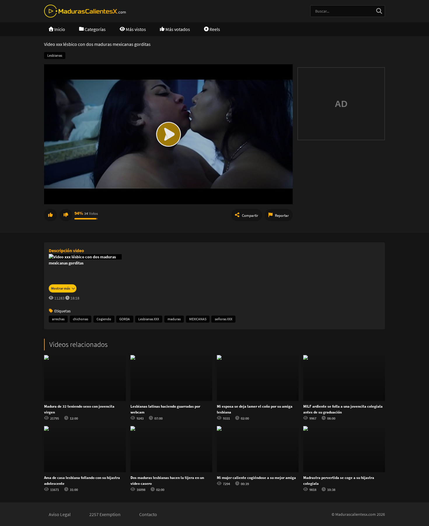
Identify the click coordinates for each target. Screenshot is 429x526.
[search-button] (379, 11)
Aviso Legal (60, 514)
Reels (214, 29)
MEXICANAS (197, 319)
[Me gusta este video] (50, 215)
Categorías (95, 29)
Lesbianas (54, 55)
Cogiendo (104, 319)
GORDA (124, 319)
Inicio (59, 29)
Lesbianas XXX (148, 319)
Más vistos (135, 29)
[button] (168, 134)
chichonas (80, 319)
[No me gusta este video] (66, 215)
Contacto (148, 514)
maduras (174, 319)
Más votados (177, 29)
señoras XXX (223, 319)
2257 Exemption (105, 514)
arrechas (58, 319)
